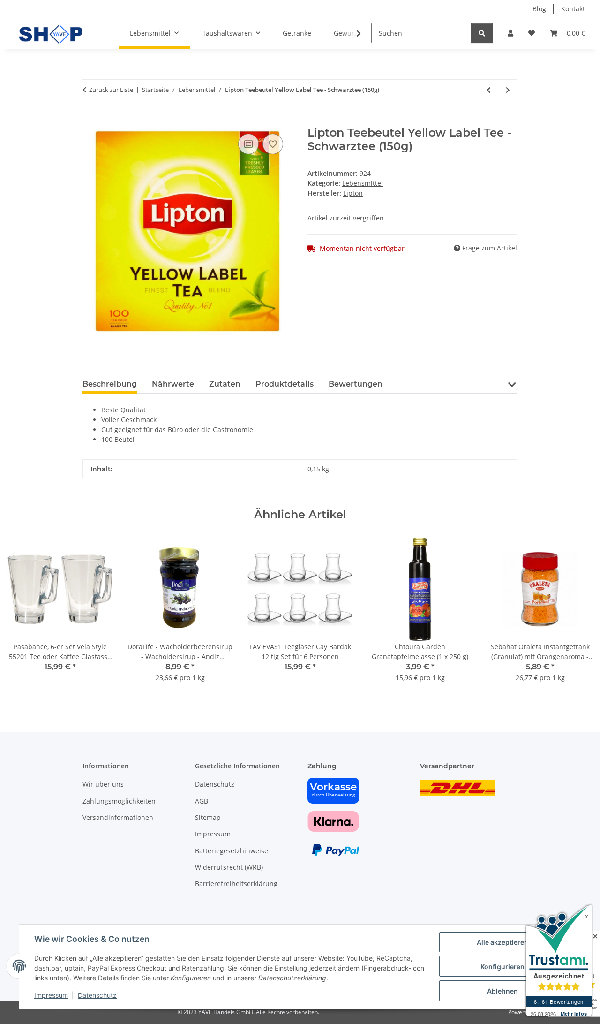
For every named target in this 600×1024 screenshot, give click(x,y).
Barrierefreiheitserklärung (236, 883)
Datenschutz (97, 995)
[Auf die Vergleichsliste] (248, 144)
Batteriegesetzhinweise (231, 850)
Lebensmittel (362, 183)
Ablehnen (502, 991)
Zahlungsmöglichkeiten (119, 800)
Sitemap (208, 817)
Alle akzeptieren (502, 942)
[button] (510, 33)
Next (577, 615)
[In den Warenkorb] (90, 121)
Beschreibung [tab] (109, 383)
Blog (539, 8)
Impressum (51, 995)
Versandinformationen (117, 817)
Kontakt (573, 8)
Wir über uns (103, 784)
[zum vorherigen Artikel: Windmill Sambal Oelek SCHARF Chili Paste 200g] (488, 90)
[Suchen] (482, 33)
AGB (201, 800)
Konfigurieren (502, 967)
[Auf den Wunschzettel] (272, 144)
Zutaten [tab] (224, 383)
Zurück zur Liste (111, 89)
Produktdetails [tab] (284, 383)
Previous (23, 615)
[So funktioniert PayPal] (335, 849)
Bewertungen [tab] (355, 383)
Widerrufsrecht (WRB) (229, 867)
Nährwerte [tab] (173, 383)
